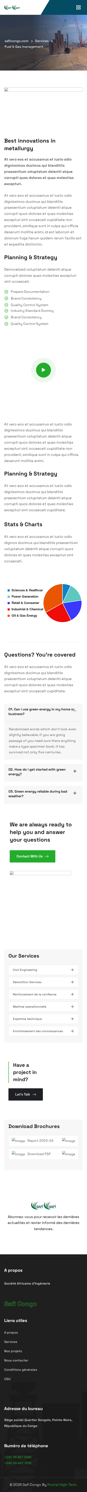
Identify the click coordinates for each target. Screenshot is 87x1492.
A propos (11, 1332)
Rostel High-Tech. (62, 1484)
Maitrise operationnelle (29, 1006)
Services (10, 1342)
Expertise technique (27, 1019)
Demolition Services (27, 982)
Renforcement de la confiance (34, 994)
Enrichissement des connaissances (38, 1031)
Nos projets (13, 1351)
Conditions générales (20, 1370)
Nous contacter (16, 1360)
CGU (7, 1379)
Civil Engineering (25, 970)
